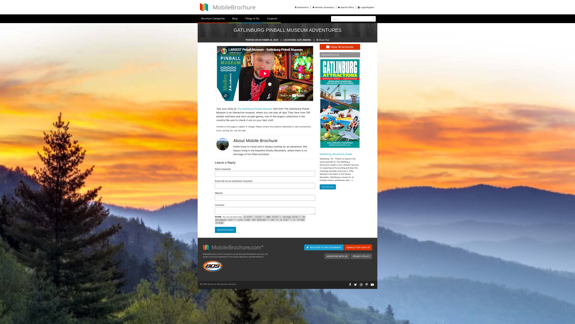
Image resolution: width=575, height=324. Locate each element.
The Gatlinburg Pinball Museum (254, 108)
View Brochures (341, 47)
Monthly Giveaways (324, 7)
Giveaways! (325, 247)
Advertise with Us (337, 256)
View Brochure (328, 187)
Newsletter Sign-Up (358, 247)
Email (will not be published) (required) (233, 181)
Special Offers (347, 7)
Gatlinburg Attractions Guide (336, 154)
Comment (219, 205)
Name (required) (223, 169)
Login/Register (367, 7)
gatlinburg (304, 40)
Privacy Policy (361, 256)
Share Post (324, 40)
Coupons (272, 18)
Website (219, 193)
